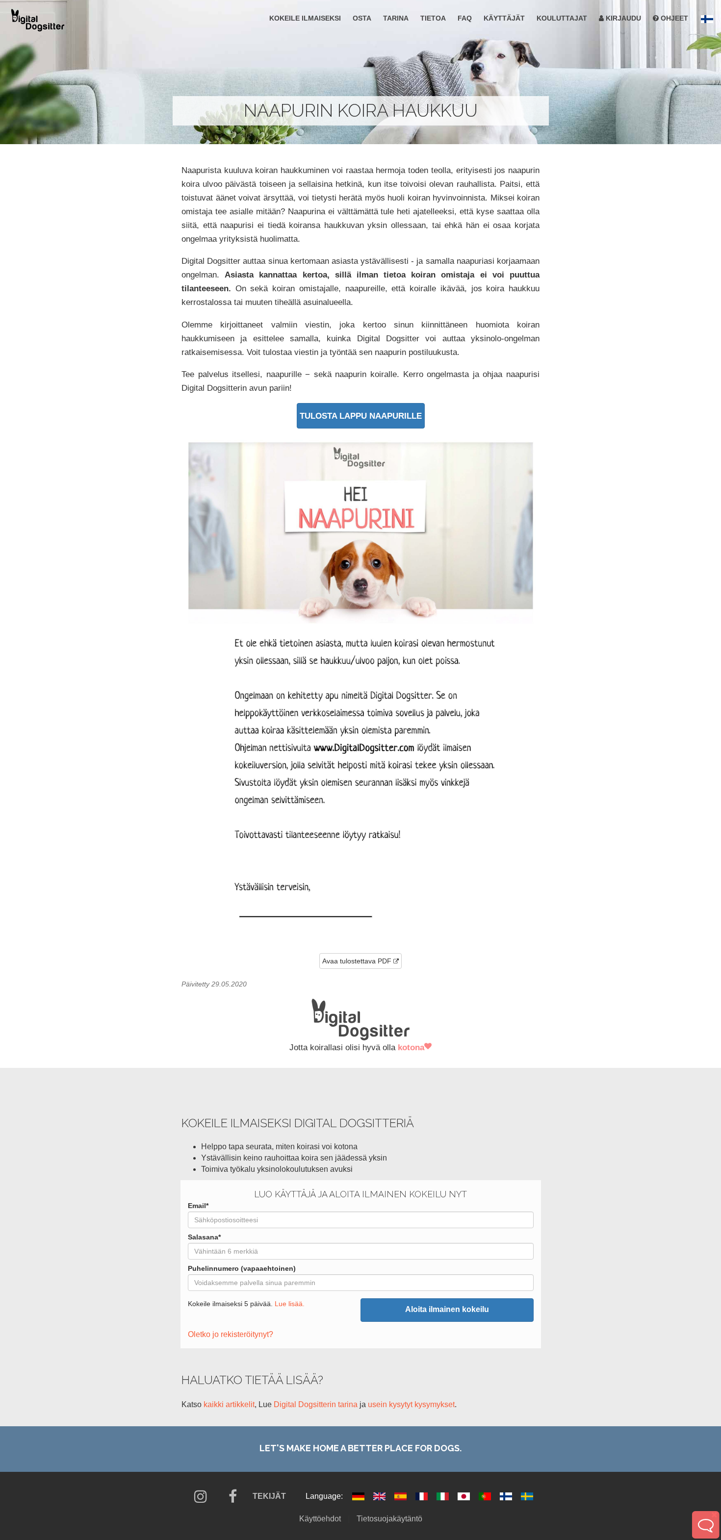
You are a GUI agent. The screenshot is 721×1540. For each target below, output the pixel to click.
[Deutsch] (359, 1496)
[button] (707, 19)
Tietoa (433, 18)
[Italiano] (443, 1496)
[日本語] (464, 1496)
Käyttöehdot (320, 1519)
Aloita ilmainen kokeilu (447, 1309)
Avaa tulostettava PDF (356, 961)
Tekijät (269, 1496)
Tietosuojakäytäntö (389, 1519)
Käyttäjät (504, 18)
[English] (380, 1496)
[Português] (485, 1496)
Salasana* (204, 1237)
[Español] (401, 1496)
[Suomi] (506, 1496)
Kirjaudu (622, 18)
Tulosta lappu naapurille (361, 416)
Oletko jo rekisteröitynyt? (230, 1334)
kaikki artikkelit (229, 1404)
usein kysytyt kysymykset (411, 1404)
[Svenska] (527, 1496)
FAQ (465, 18)
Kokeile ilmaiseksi (305, 18)
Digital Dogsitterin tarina (316, 1404)
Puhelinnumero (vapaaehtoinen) (242, 1268)
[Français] (422, 1496)
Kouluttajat (562, 18)
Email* (198, 1206)
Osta (362, 18)
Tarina (396, 18)
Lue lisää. (290, 1304)
